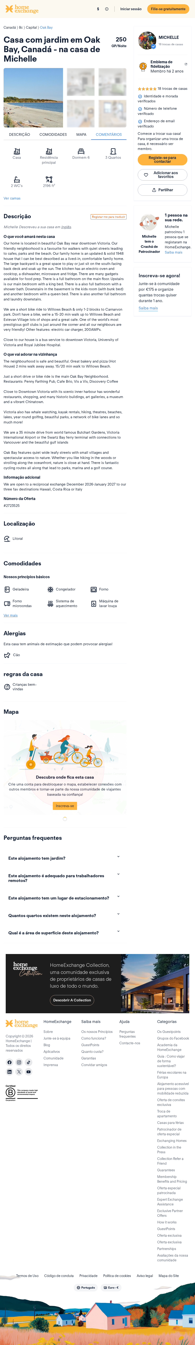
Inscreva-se (65, 806)
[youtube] (28, 1072)
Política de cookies (117, 1276)
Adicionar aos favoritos (166, 175)
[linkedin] (9, 1072)
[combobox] (86, 1287)
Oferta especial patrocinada (168, 1190)
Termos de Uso (27, 1276)
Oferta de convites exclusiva (171, 1102)
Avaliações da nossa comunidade (172, 1258)
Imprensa (51, 1065)
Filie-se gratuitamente (168, 9)
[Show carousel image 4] (112, 113)
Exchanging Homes (172, 1141)
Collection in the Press (169, 1149)
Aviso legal (145, 1276)
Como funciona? (93, 1038)
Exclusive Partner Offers (170, 1213)
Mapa (81, 134)
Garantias (88, 1058)
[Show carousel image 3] (81, 113)
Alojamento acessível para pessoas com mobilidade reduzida (173, 1088)
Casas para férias (170, 1123)
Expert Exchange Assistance (170, 1202)
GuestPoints (90, 1045)
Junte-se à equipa (57, 1038)
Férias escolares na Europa (171, 1075)
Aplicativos (52, 1052)
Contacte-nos (129, 1043)
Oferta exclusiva (169, 1235)
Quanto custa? (92, 1052)
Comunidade (53, 1058)
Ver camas (12, 198)
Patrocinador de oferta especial (169, 1131)
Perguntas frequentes (127, 1034)
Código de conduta (59, 1276)
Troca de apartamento (167, 1113)
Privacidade (88, 1276)
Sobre (48, 1032)
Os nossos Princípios (97, 1032)
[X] (19, 1072)
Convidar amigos (94, 1065)
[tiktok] (28, 1062)
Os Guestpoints (169, 1032)
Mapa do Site (169, 1276)
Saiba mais (173, 252)
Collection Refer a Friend (170, 1161)
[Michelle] (147, 40)
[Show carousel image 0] (33, 97)
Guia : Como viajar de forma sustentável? (171, 1061)
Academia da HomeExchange (169, 1047)
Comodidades (53, 134)
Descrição (19, 134)
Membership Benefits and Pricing (172, 1179)
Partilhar (165, 190)
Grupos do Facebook (173, 1038)
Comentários (109, 134)
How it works (167, 1222)
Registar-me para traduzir (108, 216)
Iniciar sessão (130, 9)
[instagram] (19, 1062)
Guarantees (166, 1170)
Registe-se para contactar (162, 159)
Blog (47, 1045)
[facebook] (9, 1062)
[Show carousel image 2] (112, 82)
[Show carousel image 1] (81, 82)
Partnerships (166, 1249)
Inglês (66, 227)
